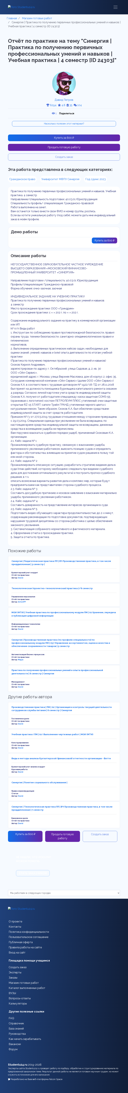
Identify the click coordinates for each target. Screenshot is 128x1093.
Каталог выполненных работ (27, 988)
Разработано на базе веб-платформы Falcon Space (36, 1079)
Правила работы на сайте (25, 947)
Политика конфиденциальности (29, 931)
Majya (20, 660)
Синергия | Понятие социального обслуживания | (39, 782)
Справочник (16, 1023)
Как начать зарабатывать (25, 1039)
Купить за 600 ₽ (64, 137)
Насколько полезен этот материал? (64, 123)
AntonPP (22, 602)
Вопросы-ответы (20, 998)
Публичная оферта (21, 942)
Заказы (13, 977)
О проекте (15, 921)
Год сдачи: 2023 (95, 179)
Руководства (17, 1033)
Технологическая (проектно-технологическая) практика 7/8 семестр (52, 588)
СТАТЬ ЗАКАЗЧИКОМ (33, 873)
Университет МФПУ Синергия (60, 179)
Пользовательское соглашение (28, 937)
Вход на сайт (17, 952)
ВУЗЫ (12, 993)
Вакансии (15, 1044)
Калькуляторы (18, 1003)
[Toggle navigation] (115, 7)
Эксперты (15, 972)
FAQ (11, 1018)
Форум (13, 1049)
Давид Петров (64, 99)
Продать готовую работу (64, 147)
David (20, 578)
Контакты (15, 926)
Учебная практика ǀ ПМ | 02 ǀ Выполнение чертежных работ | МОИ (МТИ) (52, 734)
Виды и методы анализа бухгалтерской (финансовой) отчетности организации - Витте (61, 758)
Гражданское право (22, 179)
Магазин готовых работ (24, 982)
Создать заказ (64, 157)
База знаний (16, 1028)
